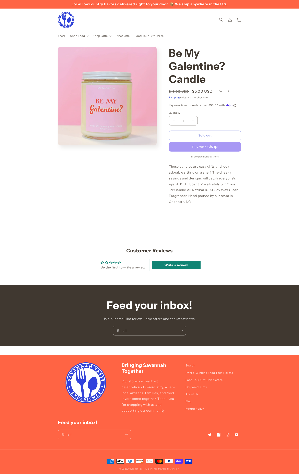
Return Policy (195, 408)
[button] (79, 36)
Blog (189, 401)
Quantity (174, 112)
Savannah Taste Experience (143, 468)
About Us (192, 394)
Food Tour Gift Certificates (204, 380)
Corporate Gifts (196, 387)
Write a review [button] (176, 265)
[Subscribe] (181, 330)
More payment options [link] (205, 156)
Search (190, 365)
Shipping (174, 97)
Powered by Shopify (169, 468)
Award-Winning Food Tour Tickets (209, 373)
